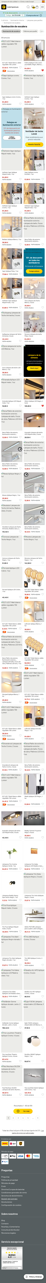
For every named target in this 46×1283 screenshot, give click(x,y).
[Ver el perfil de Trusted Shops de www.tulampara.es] (23, 1258)
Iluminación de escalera (12, 23)
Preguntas (5, 1177)
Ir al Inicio (4, 20)
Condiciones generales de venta (14, 1192)
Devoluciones (6, 1202)
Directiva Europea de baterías (12, 1189)
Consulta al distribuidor (10, 1230)
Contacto (5, 1223)
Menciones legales (8, 1233)
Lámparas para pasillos (34, 20)
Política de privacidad (9, 1180)
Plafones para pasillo (30, 31)
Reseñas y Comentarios (10, 1227)
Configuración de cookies (11, 1205)
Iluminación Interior (17, 20)
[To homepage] (9, 6)
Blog (3, 1220)
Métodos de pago (8, 1183)
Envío (3, 1186)
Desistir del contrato (9, 1199)
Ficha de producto (11, 71)
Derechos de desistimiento (12, 1196)
